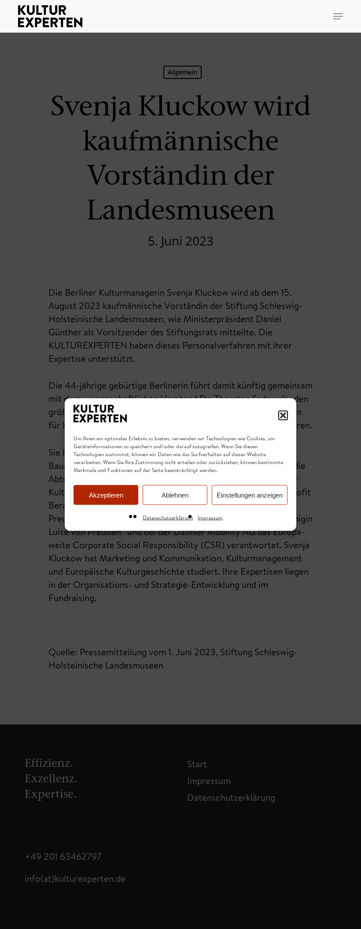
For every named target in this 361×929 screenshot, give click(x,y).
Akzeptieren (106, 494)
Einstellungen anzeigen (250, 494)
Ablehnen (175, 494)
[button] (283, 415)
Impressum (210, 517)
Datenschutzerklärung (168, 517)
